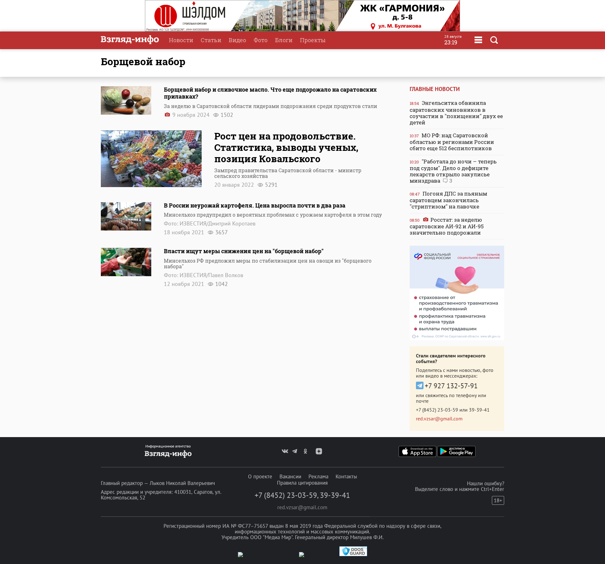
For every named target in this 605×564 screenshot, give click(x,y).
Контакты (346, 476)
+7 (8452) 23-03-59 (437, 410)
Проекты (313, 40)
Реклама (318, 476)
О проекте (260, 476)
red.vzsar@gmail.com (439, 418)
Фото (261, 40)
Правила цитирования (302, 482)
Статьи (211, 40)
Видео (237, 40)
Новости (181, 40)
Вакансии (290, 476)
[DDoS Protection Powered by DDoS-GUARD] (353, 554)
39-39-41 (479, 410)
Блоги (283, 40)
